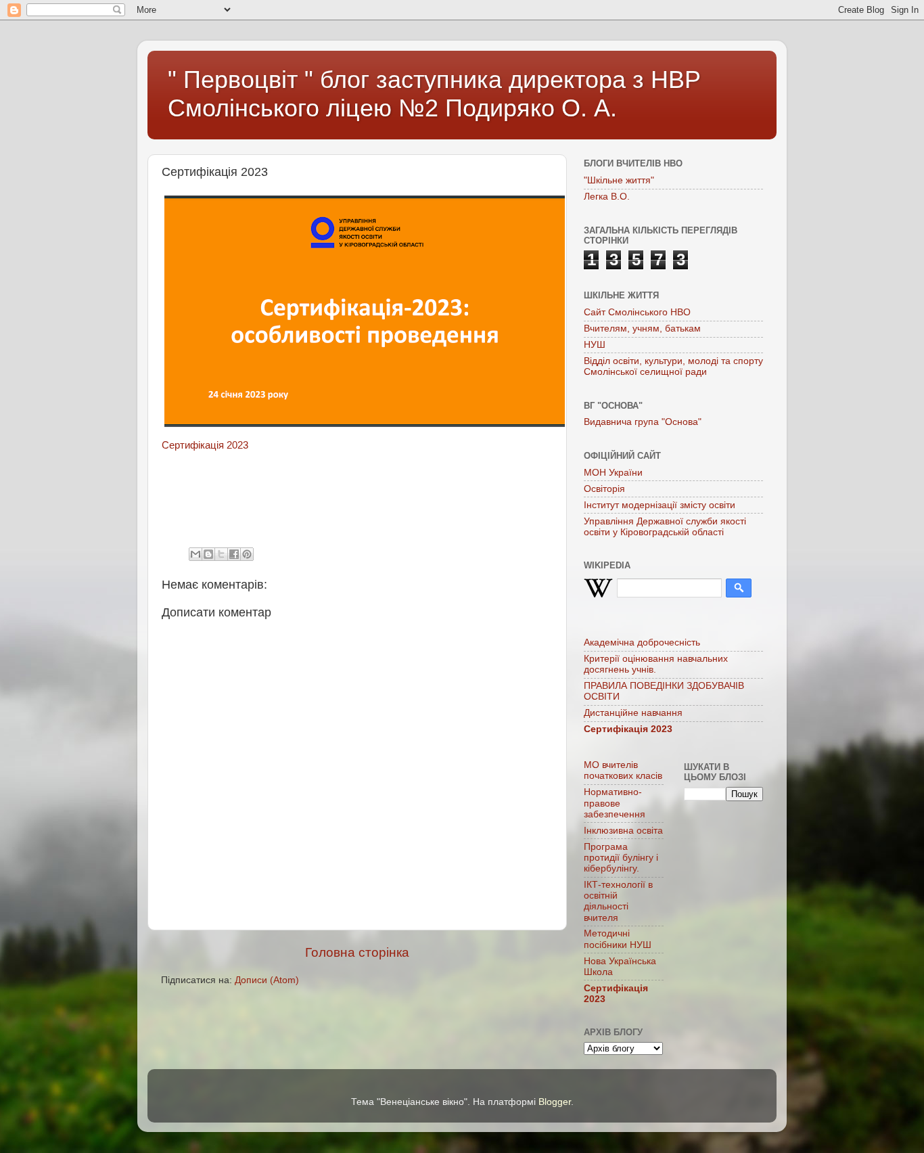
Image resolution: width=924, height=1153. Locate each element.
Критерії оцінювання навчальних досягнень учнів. (656, 664)
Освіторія (604, 489)
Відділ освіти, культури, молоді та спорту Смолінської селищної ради (673, 366)
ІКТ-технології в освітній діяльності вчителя (618, 901)
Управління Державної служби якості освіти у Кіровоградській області (665, 526)
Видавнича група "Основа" (642, 422)
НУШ (594, 345)
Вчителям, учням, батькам (642, 328)
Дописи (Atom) (267, 980)
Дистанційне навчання (633, 713)
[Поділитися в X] (221, 554)
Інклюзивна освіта (623, 831)
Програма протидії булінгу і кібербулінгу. (621, 858)
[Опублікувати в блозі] (208, 554)
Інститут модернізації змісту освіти (659, 505)
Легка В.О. (607, 196)
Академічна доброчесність (642, 642)
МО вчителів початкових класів (623, 770)
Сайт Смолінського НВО (637, 312)
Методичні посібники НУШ (617, 938)
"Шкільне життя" (619, 180)
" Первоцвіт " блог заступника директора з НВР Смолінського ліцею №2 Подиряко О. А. (434, 94)
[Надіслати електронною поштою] (195, 554)
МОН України (613, 473)
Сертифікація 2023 (205, 445)
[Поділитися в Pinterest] (247, 554)
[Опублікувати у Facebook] (234, 554)
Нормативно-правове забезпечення (614, 803)
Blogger (554, 1102)
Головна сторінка (357, 952)
